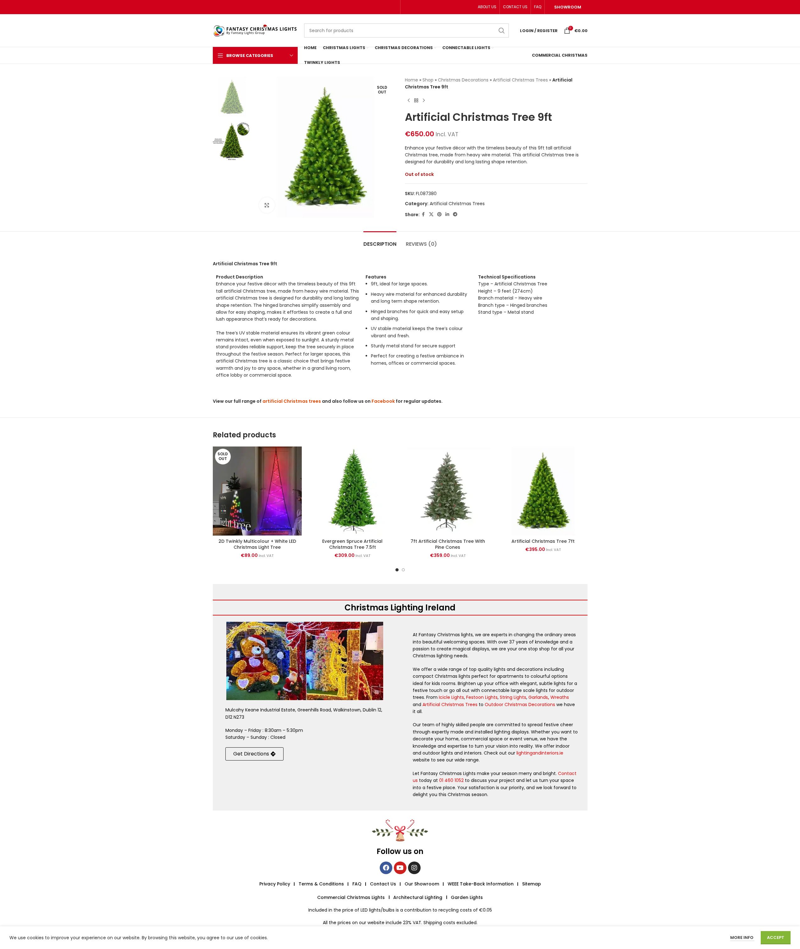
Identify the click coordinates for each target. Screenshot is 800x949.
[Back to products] (416, 100)
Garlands (538, 697)
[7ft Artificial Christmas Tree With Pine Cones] (447, 491)
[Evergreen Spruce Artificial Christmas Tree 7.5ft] (352, 491)
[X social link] (431, 214)
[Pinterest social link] (439, 214)
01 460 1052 (451, 780)
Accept (775, 938)
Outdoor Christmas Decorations (520, 704)
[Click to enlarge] (267, 205)
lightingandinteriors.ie (539, 753)
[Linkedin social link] (447, 214)
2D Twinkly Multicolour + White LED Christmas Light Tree (257, 544)
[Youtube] (400, 868)
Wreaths (559, 697)
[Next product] (424, 100)
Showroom (567, 7)
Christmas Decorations (463, 80)
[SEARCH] (501, 30)
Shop (427, 80)
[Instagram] (414, 868)
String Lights (513, 697)
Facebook (383, 401)
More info (742, 938)
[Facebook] (386, 868)
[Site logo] (255, 30)
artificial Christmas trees (291, 401)
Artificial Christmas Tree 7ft (543, 541)
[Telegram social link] (455, 214)
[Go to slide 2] (403, 569)
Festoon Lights (482, 697)
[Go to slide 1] (397, 569)
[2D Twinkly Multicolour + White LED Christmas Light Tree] (257, 491)
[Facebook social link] (423, 214)
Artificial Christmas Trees (520, 80)
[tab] (379, 240)
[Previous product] (408, 100)
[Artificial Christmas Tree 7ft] (543, 491)
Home (411, 80)
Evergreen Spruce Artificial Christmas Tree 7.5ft (352, 544)
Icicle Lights (451, 697)
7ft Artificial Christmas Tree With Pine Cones (448, 544)
